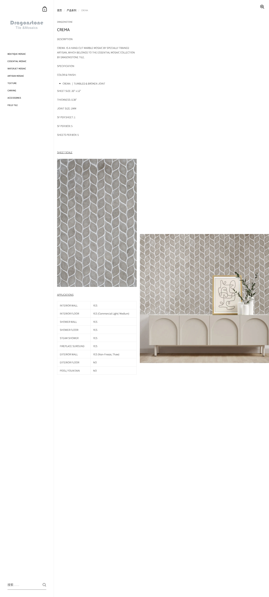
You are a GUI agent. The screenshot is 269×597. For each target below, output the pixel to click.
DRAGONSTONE (65, 21)
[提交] (44, 585)
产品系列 (71, 10)
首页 (59, 10)
